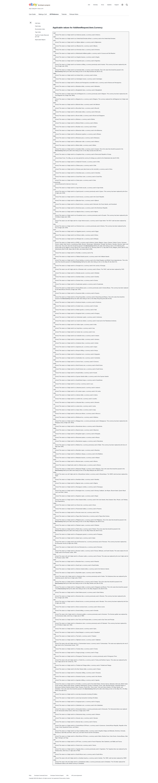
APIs (67, 775)
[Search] (126, 5)
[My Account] (122, 5)
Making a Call (43, 14)
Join (89, 4)
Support (117, 4)
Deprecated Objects (40, 39)
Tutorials (64, 14)
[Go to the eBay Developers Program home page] (39, 6)
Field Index (38, 26)
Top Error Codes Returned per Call (42, 35)
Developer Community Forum (40, 775)
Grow (102, 4)
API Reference (54, 14)
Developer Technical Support (56, 775)
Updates (109, 4)
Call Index (37, 23)
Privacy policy (62, 778)
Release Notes (74, 14)
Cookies (68, 778)
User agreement (55, 778)
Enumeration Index (40, 29)
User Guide (32, 14)
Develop (95, 4)
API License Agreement (76, 775)
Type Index (38, 32)
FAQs (30, 775)
